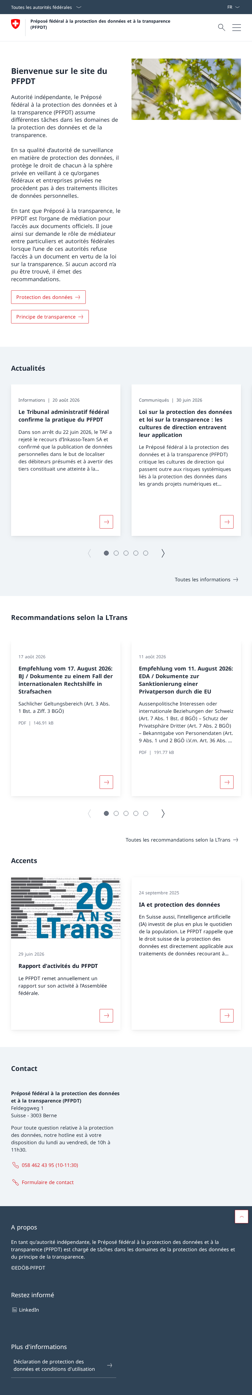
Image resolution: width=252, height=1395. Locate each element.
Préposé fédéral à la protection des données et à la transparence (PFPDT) (101, 24)
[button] (106, 553)
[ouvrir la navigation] (236, 27)
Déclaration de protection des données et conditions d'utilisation (54, 1365)
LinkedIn (29, 1309)
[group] (65, 460)
